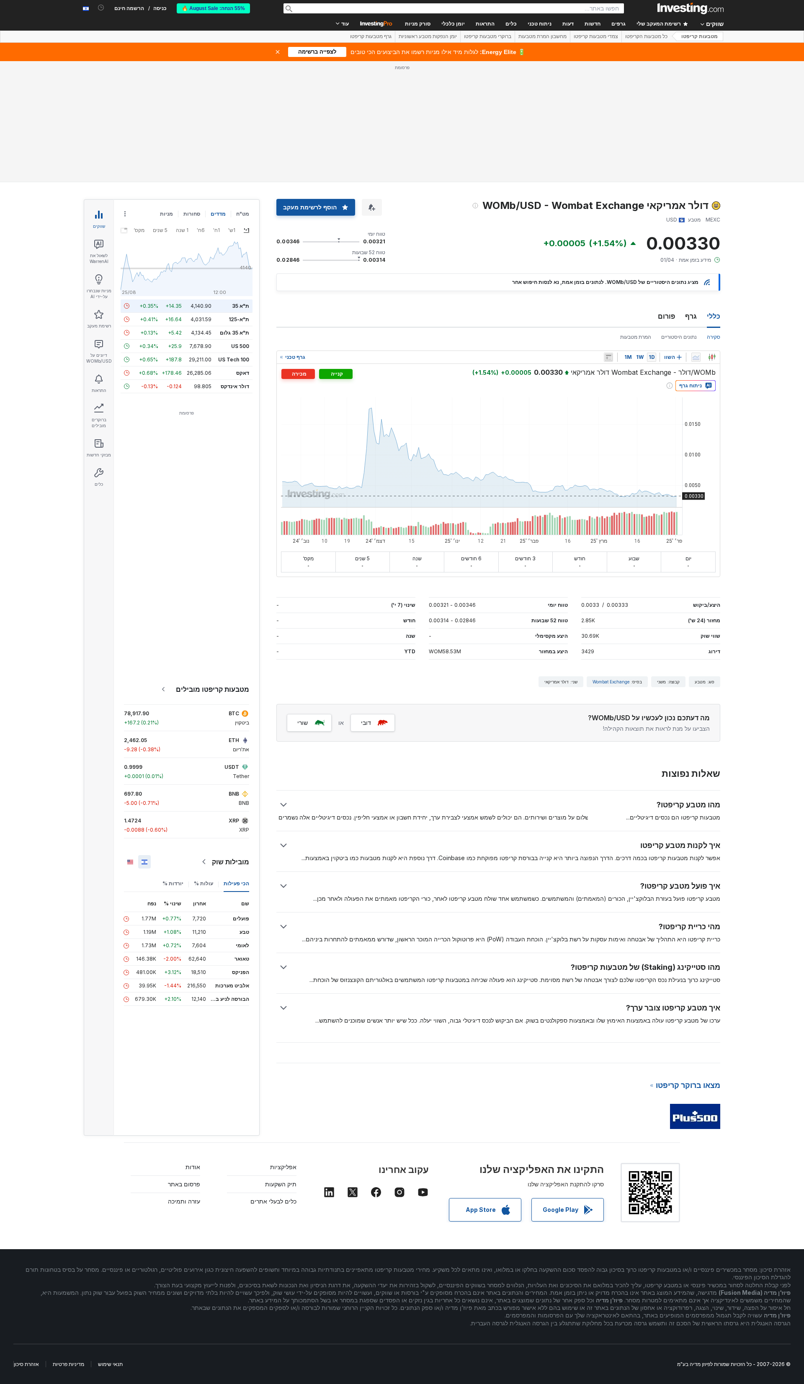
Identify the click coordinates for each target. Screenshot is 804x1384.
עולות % (203, 883)
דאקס (242, 373)
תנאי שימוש (110, 1364)
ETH (234, 740)
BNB (234, 794)
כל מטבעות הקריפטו (646, 36)
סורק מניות (417, 24)
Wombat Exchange (611, 681)
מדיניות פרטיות (68, 1364)
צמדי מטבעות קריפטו (596, 36)
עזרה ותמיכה (184, 1201)
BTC (234, 713)
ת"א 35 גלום (234, 333)
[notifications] (101, 8)
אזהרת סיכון (26, 1364)
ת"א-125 (239, 319)
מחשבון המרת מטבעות (542, 36)
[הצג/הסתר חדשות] (608, 357)
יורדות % (172, 883)
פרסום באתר (184, 1184)
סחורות (191, 214)
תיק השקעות (280, 1184)
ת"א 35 (240, 306)
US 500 (240, 346)
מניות (166, 214)
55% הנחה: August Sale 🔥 (213, 8)
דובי (366, 722)
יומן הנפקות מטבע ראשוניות (428, 36)
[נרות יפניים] (711, 357)
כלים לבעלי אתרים (273, 1201)
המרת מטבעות (635, 337)
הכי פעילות (236, 883)
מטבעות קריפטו (699, 36)
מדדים (218, 214)
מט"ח (242, 214)
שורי (302, 722)
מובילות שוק (230, 862)
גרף (691, 316)
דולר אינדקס (235, 386)
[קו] (696, 357)
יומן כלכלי (453, 24)
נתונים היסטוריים (679, 337)
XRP (234, 820)
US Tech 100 (233, 359)
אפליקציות (283, 1166)
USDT (231, 767)
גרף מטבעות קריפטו (371, 36)
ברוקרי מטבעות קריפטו (487, 36)
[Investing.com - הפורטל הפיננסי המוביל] (690, 8)
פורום (666, 316)
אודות (193, 1166)
